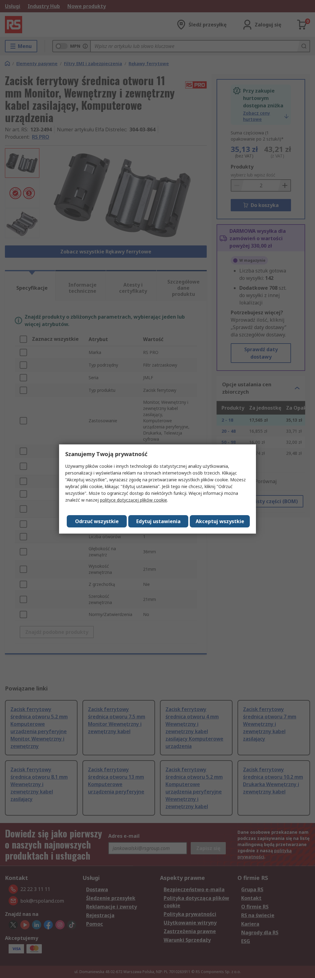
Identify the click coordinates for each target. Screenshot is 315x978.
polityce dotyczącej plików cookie (133, 500)
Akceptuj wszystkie (220, 521)
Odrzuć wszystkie (97, 521)
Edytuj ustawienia (158, 521)
